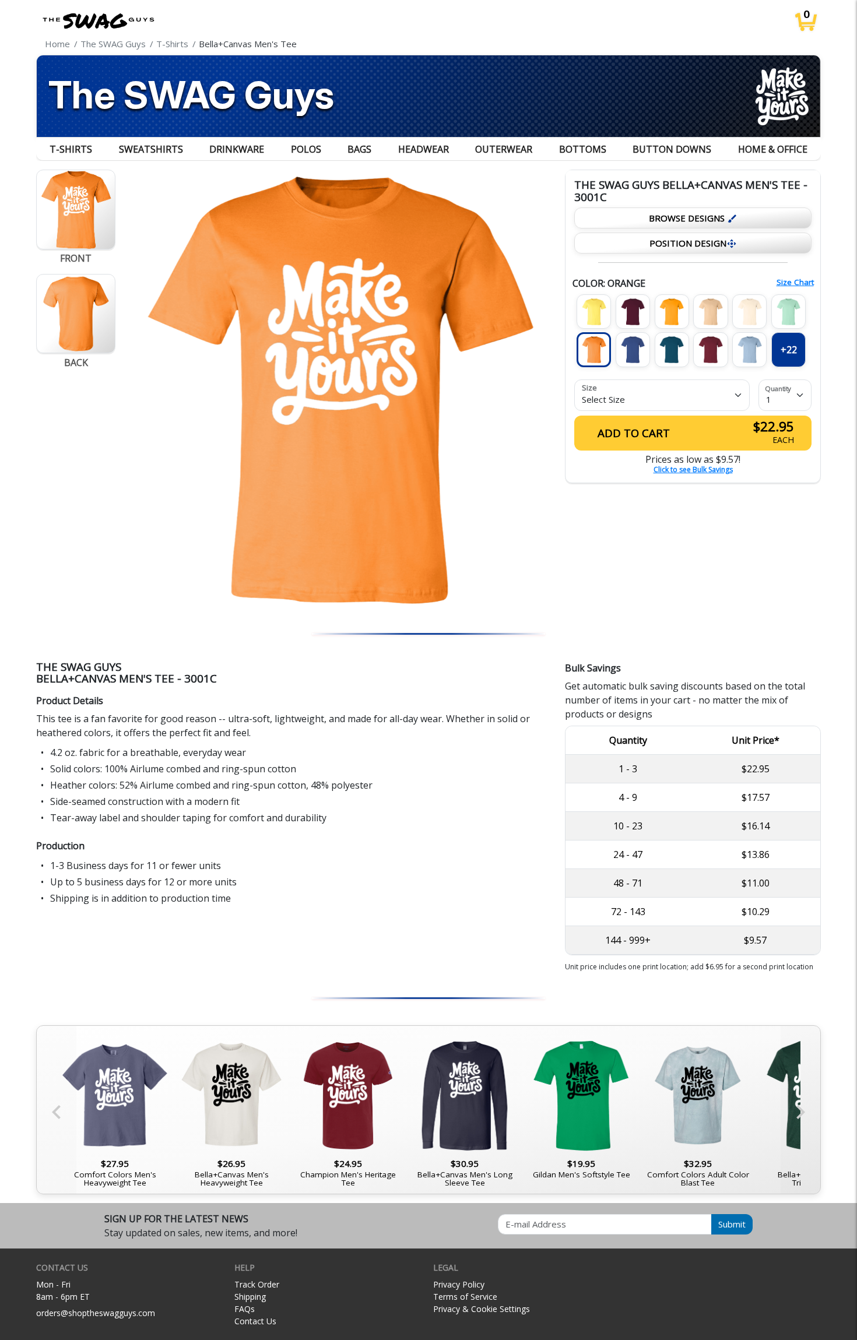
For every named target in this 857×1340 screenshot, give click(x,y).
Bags (359, 149)
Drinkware (236, 149)
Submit (732, 1224)
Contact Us (255, 1321)
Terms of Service (465, 1296)
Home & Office (772, 149)
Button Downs (672, 149)
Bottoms (582, 149)
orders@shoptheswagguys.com (95, 1312)
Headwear (423, 149)
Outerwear (503, 149)
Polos (306, 149)
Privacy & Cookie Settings (481, 1308)
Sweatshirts (151, 149)
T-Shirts (71, 149)
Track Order (256, 1284)
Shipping (250, 1296)
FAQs (244, 1308)
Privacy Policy (458, 1284)
